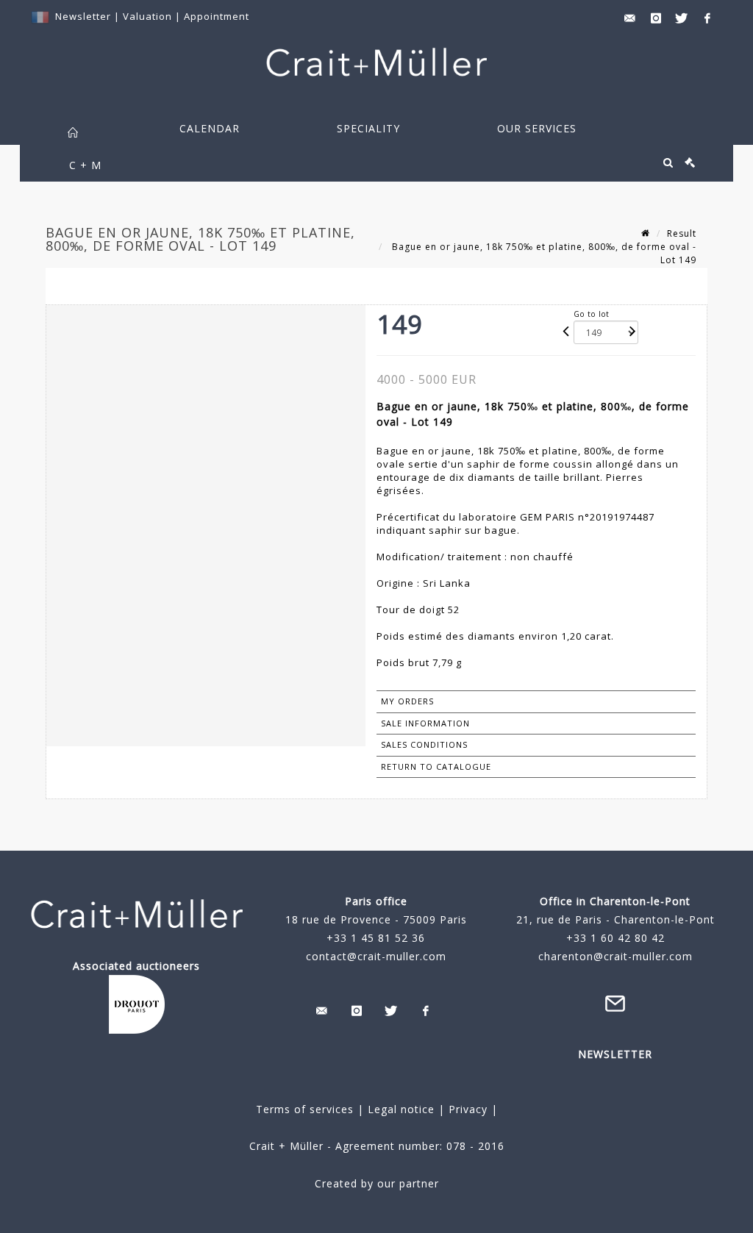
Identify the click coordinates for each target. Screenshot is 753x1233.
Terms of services (305, 1109)
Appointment (216, 16)
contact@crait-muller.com (376, 956)
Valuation (147, 16)
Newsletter (83, 16)
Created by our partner (377, 1183)
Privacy (466, 1109)
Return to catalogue (436, 766)
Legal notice (401, 1109)
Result (681, 233)
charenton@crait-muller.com (615, 956)
